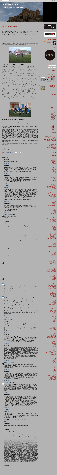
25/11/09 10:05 (6, 293)
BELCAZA (54, 179)
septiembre (53, 117)
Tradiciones (54, 371)
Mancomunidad (53, 305)
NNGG (55, 323)
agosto (52, 118)
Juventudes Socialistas (52, 288)
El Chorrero (54, 231)
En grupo (54, 240)
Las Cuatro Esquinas (52, 299)
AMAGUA (54, 148)
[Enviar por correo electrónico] (16, 152)
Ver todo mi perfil (50, 42)
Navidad (54, 320)
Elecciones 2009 (53, 235)
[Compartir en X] (18, 152)
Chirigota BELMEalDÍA (52, 205)
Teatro (55, 369)
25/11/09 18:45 (6, 369)
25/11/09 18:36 (6, 360)
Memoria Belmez (53, 310)
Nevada (54, 322)
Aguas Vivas (54, 164)
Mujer (55, 317)
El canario (54, 230)
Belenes (54, 180)
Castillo (55, 201)
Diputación (54, 224)
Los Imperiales (53, 301)
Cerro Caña (54, 203)
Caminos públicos (53, 196)
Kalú (55, 289)
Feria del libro (53, 255)
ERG (55, 245)
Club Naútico (54, 206)
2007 (52, 128)
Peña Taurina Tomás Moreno (51, 337)
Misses (55, 314)
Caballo (55, 190)
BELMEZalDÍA (11, 4)
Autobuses (54, 175)
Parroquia (54, 330)
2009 (52, 113)
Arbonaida (54, 170)
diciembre (52, 114)
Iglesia (55, 277)
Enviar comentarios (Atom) (11, 473)
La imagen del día (53, 295)
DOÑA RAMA (54, 228)
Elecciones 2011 (53, 236)
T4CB (55, 367)
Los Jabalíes (54, 302)
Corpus (55, 211)
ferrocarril (54, 259)
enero (52, 126)
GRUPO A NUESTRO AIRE (51, 147)
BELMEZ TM (54, 183)
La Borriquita (54, 291)
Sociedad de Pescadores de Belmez (49, 139)
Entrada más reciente (4, 470)
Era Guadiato (54, 244)
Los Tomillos (54, 303)
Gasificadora (54, 266)
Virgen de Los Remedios (52, 379)
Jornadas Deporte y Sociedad (51, 282)
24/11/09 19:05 (6, 219)
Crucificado (54, 214)
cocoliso (6, 185)
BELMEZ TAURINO (52, 143)
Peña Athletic (54, 333)
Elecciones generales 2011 (51, 238)
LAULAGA (54, 300)
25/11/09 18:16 (6, 343)
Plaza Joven (54, 342)
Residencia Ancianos (52, 354)
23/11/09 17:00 (6, 163)
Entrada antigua (35, 470)
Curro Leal (54, 216)
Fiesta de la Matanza (52, 261)
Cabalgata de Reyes (52, 189)
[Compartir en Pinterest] (20, 152)
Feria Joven (54, 256)
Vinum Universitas (53, 378)
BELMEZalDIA (53, 184)
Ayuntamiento (53, 177)
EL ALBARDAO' (52, 85)
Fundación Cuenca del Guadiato (50, 265)
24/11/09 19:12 (6, 230)
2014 (52, 107)
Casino (55, 200)
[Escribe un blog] (17, 152)
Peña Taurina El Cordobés (51, 336)
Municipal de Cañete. (51, 77)
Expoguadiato (53, 249)
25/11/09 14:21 (6, 332)
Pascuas (54, 331)
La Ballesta (54, 290)
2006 (52, 129)
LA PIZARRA (52, 76)
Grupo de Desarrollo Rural (51, 269)
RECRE (6, 153)
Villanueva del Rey (53, 377)
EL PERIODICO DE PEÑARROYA (50, 150)
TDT (55, 368)
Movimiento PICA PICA (52, 315)
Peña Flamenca (53, 335)
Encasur (54, 241)
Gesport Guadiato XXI (52, 267)
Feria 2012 (54, 254)
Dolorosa (54, 227)
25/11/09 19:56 (6, 380)
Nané (55, 319)
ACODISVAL (54, 161)
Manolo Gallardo (53, 306)
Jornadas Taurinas (53, 283)
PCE (55, 332)
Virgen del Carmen (53, 380)
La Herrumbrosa (53, 294)
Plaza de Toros (53, 341)
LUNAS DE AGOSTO (52, 304)
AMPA (55, 168)
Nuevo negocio (53, 324)
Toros (55, 370)
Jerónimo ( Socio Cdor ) (9, 282)
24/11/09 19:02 (6, 212)
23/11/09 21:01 (6, 183)
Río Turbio (54, 357)
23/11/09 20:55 (6, 173)
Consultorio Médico (52, 209)
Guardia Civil (54, 272)
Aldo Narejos (54, 166)
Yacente (54, 381)
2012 (52, 109)
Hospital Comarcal (53, 274)
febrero (52, 125)
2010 (52, 112)
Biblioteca (54, 188)
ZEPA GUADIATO (53, 382)
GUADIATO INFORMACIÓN (51, 149)
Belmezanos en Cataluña (51, 186)
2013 (52, 108)
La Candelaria (53, 292)
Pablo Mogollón (53, 327)
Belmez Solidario (53, 182)
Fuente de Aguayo (53, 263)
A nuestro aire (53, 160)
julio (51, 119)
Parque (55, 329)
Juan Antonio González (52, 285)
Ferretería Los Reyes (52, 258)
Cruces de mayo (53, 213)
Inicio (20, 470)
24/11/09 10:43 (6, 201)
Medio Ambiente (53, 309)
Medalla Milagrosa (53, 307)
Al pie (55, 165)
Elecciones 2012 (53, 237)
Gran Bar (54, 268)
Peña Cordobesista (52, 334)
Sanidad (54, 362)
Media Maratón (53, 308)
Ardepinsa (54, 171)
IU (55, 281)
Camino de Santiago (52, 191)
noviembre (53, 115)
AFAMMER (54, 162)
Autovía (55, 176)
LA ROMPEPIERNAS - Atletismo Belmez (49, 136)
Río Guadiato (54, 356)
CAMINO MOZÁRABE (52, 195)
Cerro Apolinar (53, 202)
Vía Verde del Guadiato (52, 375)
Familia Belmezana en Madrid (51, 251)
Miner (55, 312)
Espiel (55, 248)
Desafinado (54, 220)
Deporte (54, 217)
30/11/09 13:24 (6, 467)
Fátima (55, 252)
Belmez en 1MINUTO (52, 181)
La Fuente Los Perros (52, 293)
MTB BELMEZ (53, 316)
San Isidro (54, 360)
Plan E (55, 340)
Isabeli (55, 280)
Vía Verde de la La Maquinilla (51, 374)
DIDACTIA (54, 223)
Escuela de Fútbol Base (52, 246)
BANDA (55, 178)
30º (55, 158)
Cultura (55, 215)
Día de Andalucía (53, 221)
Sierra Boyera (53, 365)
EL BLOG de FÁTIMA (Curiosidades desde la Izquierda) (50, 135)
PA (55, 326)
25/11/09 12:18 (6, 315)
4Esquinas (54, 159)
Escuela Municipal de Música (51, 247)
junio (51, 120)
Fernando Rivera (53, 257)
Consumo (54, 210)
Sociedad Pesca (53, 366)
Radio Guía (54, 350)
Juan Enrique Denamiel (52, 286)
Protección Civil (53, 347)
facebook (54, 250)
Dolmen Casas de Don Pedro (51, 226)
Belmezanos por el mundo (51, 187)
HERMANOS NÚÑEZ (52, 145)
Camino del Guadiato (52, 192)
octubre (52, 116)
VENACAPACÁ (53, 373)
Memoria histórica (53, 311)
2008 (52, 127)
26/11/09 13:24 (6, 421)
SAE (55, 358)
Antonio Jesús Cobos (8, 214)
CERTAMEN (54, 204)
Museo (55, 318)
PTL (55, 348)
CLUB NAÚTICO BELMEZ (51, 140)
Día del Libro (54, 222)
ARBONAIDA (54, 146)
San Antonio (54, 359)
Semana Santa (53, 364)
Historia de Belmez (53, 273)
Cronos (55, 212)
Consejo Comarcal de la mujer (51, 208)
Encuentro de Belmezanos (51, 242)
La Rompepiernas (53, 297)
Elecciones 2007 (53, 233)
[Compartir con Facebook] (19, 152)
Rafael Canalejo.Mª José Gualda (50, 352)
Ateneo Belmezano (53, 174)
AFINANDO (54, 163)
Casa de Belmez (53, 199)
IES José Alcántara (53, 276)
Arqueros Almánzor (52, 173)
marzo (52, 124)
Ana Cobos (54, 169)
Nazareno (54, 321)
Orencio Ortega (53, 325)
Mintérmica (54, 313)
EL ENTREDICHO (53, 144)
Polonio (55, 344)
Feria (55, 253)
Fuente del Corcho (53, 264)
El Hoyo (54, 232)
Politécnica (54, 343)
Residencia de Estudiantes (51, 355)
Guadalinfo (54, 270)
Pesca (55, 338)
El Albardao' (54, 229)
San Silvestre (54, 361)
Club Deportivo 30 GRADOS (51, 141)
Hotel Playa (54, 275)
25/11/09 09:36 (6, 280)
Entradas (50, 65)
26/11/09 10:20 (6, 407)
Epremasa (54, 243)
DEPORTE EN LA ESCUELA (51, 218)
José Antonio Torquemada (51, 284)
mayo (52, 121)
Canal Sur (54, 197)
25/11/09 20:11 (6, 392)
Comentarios (51, 67)
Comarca (54, 207)
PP (55, 345)
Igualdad (54, 278)
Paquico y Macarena (52, 328)
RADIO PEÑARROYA (52, 351)
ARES (55, 172)
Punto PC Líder (53, 349)
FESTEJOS (54, 260)
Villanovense (54, 376)
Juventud (54, 287)
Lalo (55, 298)
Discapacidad (53, 225)
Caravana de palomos (52, 198)
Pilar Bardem (54, 339)
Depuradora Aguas (53, 219)
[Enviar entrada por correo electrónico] (15, 152)
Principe (54, 346)
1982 (55, 157)
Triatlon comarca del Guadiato (51, 372)
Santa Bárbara (53, 363)
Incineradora (54, 279)
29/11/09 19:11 (6, 427)
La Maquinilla (54, 296)
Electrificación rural (53, 239)
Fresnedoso (54, 262)
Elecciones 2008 (53, 234)
